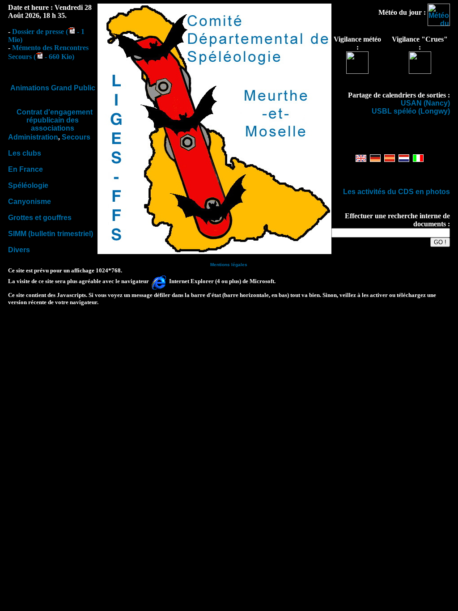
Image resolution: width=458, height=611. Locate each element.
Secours (76, 137)
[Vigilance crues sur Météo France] (420, 71)
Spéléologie (28, 185)
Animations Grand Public (52, 88)
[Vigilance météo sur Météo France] (357, 71)
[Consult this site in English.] (361, 159)
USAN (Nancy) (425, 103)
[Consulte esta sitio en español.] (389, 159)
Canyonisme (29, 201)
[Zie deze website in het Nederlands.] (404, 159)
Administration (33, 137)
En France (25, 169)
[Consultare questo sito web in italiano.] (418, 159)
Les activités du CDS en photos (396, 191)
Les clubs (24, 153)
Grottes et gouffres (40, 217)
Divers (19, 250)
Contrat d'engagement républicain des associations (55, 120)
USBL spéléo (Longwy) (411, 111)
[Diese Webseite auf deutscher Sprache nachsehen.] (375, 159)
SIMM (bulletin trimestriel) (50, 234)
